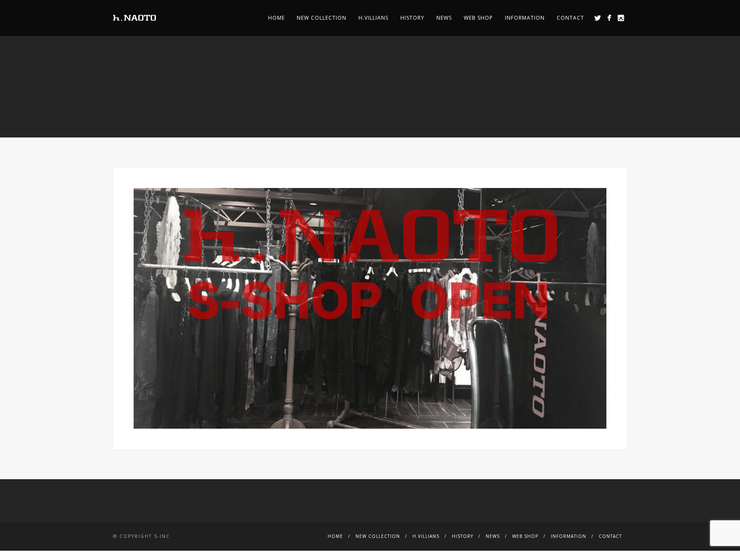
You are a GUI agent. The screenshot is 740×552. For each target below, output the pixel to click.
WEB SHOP (478, 17)
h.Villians (373, 17)
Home (276, 17)
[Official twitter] (597, 17)
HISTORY (412, 17)
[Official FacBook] (609, 17)
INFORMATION (525, 17)
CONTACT (570, 17)
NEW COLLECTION (321, 17)
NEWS (444, 17)
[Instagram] (620, 17)
